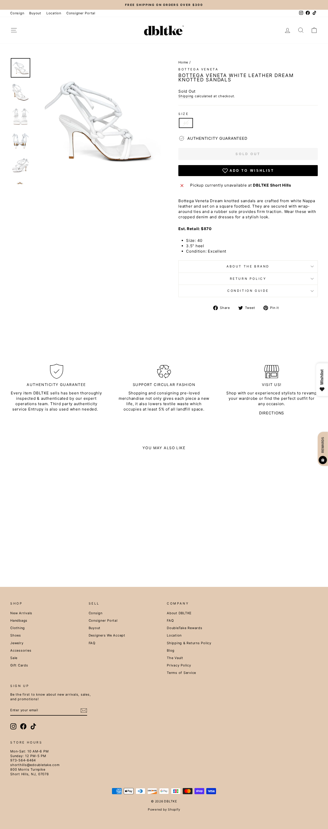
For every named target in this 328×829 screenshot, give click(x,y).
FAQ (92, 643)
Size (183, 114)
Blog (171, 650)
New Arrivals (21, 613)
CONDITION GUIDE (248, 291)
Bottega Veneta (198, 69)
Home (183, 62)
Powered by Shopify (164, 809)
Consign (17, 13)
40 (186, 123)
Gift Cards (19, 665)
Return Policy (248, 279)
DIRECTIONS (271, 413)
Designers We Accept (107, 635)
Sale (13, 658)
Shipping (185, 96)
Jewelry (16, 643)
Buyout (35, 13)
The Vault (175, 658)
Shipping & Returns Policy (189, 643)
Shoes (15, 635)
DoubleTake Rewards (184, 628)
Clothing (17, 628)
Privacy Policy (179, 665)
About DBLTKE (179, 613)
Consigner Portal (80, 13)
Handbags (18, 620)
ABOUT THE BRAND (248, 266)
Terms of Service (181, 673)
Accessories (20, 650)
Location (53, 13)
